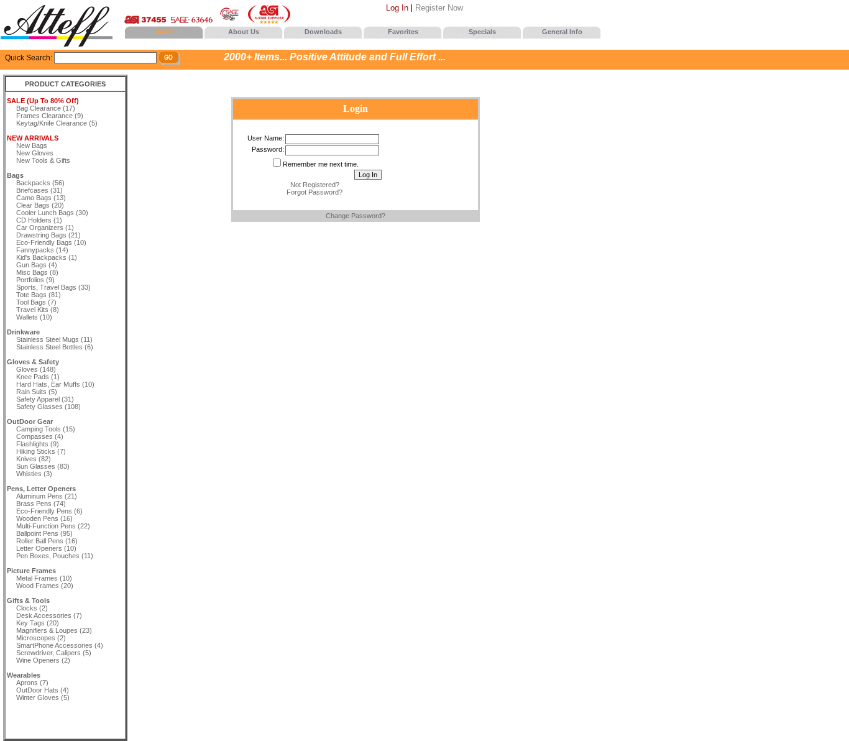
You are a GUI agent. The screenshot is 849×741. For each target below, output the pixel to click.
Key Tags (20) (37, 623)
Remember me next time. (321, 164)
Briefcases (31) (39, 190)
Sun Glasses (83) (43, 466)
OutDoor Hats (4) (42, 690)
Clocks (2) (32, 608)
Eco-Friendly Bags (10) (51, 242)
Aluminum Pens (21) (46, 496)
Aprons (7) (32, 682)
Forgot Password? (314, 192)
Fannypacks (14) (42, 250)
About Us (243, 31)
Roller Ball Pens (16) (47, 541)
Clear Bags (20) (40, 205)
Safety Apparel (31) (45, 399)
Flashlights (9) (37, 444)
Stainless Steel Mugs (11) (54, 339)
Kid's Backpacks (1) (46, 257)
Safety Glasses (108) (48, 406)
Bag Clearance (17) (45, 108)
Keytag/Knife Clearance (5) (57, 123)
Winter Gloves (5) (43, 697)
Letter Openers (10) (46, 548)
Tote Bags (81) (38, 294)
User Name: (265, 138)
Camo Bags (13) (41, 197)
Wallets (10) (34, 317)
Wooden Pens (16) (44, 518)
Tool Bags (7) (36, 302)
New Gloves (34, 153)
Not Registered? (314, 184)
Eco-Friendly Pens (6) (49, 511)
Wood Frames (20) (44, 585)
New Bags (31, 145)
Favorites (403, 31)
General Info (562, 31)
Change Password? (355, 215)
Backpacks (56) (40, 182)
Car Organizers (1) (45, 227)
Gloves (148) (36, 369)
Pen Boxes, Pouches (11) (54, 555)
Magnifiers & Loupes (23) (54, 630)
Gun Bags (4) (36, 265)
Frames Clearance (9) (49, 115)
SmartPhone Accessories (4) (59, 645)
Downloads (323, 31)
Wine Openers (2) (43, 660)
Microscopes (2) (41, 638)
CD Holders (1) (39, 220)
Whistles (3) (34, 473)
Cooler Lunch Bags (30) (52, 212)
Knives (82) (33, 459)
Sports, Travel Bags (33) (53, 287)
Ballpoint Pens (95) (44, 533)
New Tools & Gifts (43, 160)
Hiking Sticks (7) (41, 451)
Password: (268, 149)
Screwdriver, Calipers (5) (53, 652)
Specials (482, 31)
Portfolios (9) (35, 279)
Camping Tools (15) (45, 429)
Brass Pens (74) (41, 503)
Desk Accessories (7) (49, 615)
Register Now (439, 7)
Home (164, 31)
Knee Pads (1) (38, 376)
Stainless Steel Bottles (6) (54, 347)
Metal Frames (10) (44, 578)
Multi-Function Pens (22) (53, 526)
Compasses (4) (39, 436)
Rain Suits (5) (36, 391)
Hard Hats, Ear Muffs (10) (55, 384)
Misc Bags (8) (37, 272)
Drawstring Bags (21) (48, 235)
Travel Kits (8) (37, 309)
